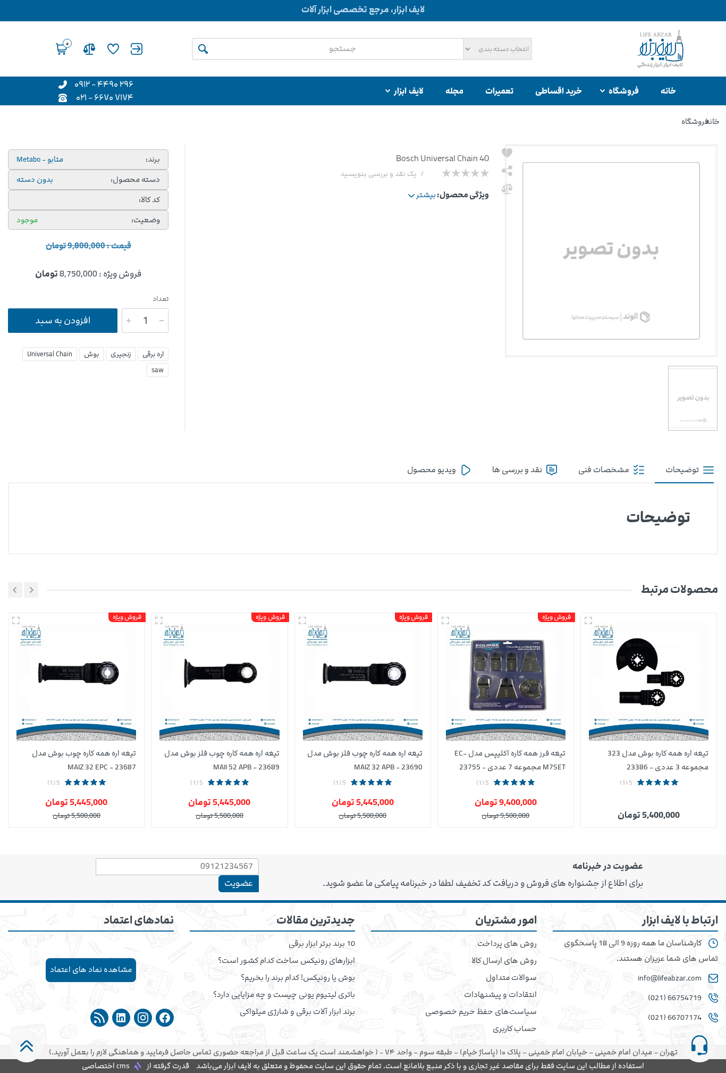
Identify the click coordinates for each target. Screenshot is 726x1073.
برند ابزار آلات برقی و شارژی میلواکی (297, 1012)
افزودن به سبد (62, 321)
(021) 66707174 (675, 1018)
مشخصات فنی (604, 470)
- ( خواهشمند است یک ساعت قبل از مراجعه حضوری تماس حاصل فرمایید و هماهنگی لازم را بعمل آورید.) (363, 1052)
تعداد (160, 299)
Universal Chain (49, 354)
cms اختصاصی (106, 1065)
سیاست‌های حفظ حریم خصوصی (481, 1012)
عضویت (238, 883)
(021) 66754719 (675, 998)
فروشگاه (694, 121)
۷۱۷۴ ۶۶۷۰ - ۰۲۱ (104, 97)
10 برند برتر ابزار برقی (322, 944)
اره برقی (153, 354)
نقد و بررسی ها (518, 470)
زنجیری (121, 354)
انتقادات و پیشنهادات (500, 995)
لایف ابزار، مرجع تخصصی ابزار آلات (363, 9)
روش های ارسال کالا (504, 961)
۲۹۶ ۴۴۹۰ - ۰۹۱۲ (103, 84)
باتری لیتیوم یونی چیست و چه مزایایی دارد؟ (284, 995)
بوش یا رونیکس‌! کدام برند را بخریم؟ (298, 978)
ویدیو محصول (432, 470)
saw (157, 370)
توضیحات (682, 470)
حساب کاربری (515, 1029)
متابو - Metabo (39, 159)
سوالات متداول (511, 978)
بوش (91, 354)
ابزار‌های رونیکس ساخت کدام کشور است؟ (286, 961)
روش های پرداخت (507, 944)
